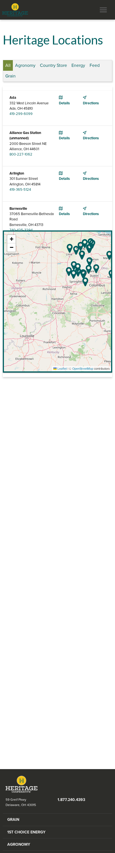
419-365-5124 (20, 189)
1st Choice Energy (26, 832)
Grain (13, 819)
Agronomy (18, 844)
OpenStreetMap (82, 369)
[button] (76, 250)
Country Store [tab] (53, 65)
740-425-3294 (21, 230)
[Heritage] (14, 10)
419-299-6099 (21, 114)
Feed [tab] (95, 65)
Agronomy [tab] (25, 65)
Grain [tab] (10, 76)
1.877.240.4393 (71, 799)
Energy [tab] (78, 65)
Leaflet (62, 369)
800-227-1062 (20, 154)
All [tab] (8, 65)
